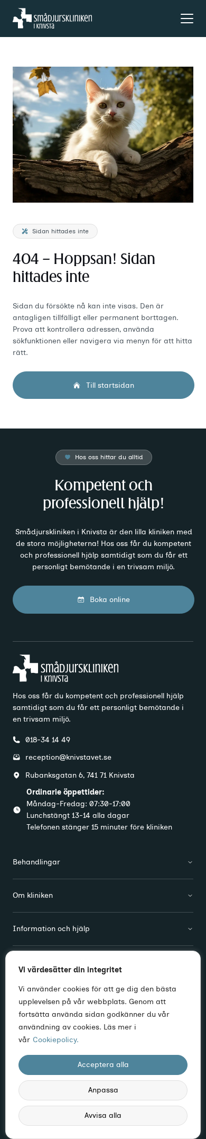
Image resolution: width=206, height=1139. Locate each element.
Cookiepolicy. (56, 1039)
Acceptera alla (103, 1064)
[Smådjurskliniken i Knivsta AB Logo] (52, 18)
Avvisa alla (103, 1115)
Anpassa (103, 1090)
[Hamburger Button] (187, 18)
